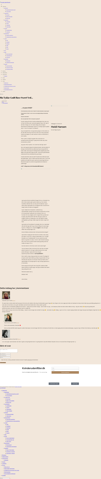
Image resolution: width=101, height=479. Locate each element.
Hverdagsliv (7, 404)
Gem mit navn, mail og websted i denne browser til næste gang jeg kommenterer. (19, 359)
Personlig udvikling (10, 419)
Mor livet (8, 399)
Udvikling (4, 463)
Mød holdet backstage (9, 468)
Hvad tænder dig (10, 439)
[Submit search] (10, 478)
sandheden (8, 405)
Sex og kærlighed (10, 438)
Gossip (7, 433)
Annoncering (5, 458)
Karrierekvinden (10, 414)
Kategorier (4, 390)
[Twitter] (58, 133)
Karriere (6, 412)
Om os (3, 465)
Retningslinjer (7, 472)
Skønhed (8, 427)
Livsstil (5, 422)
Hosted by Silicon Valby (18, 386)
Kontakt (4, 475)
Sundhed (8, 426)
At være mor (7, 397)
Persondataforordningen (9, 473)
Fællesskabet (5, 456)
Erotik (5, 436)
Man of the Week (10, 450)
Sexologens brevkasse (11, 446)
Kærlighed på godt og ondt (12, 393)
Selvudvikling (7, 417)
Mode (7, 429)
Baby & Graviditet (10, 400)
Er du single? (9, 395)
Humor (7, 407)
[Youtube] (29, 376)
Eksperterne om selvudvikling (13, 421)
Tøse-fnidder (9, 410)
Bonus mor (8, 402)
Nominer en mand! (10, 451)
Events (3, 461)
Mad (7, 424)
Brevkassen (6, 443)
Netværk (6, 460)
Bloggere (4, 455)
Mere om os (7, 467)
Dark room (8, 441)
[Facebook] (52, 133)
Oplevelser (8, 409)
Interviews (8, 416)
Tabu (5, 434)
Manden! (6, 448)
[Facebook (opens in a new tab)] (2, 4)
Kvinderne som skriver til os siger (11, 470)
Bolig (7, 431)
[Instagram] (55, 133)
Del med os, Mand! (10, 453)
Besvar (13, 300)
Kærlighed (6, 392)
